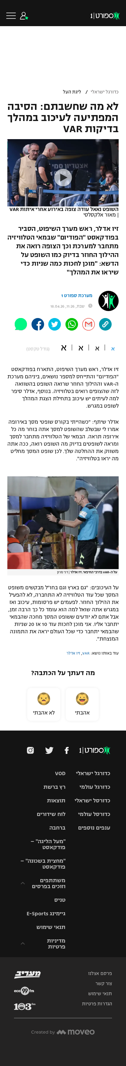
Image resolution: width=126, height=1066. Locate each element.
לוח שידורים (51, 814)
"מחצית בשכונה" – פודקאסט (42, 864)
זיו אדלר (73, 653)
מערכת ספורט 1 (76, 295)
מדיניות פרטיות (56, 944)
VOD (60, 773)
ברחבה (57, 828)
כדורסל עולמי (94, 814)
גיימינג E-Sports (46, 913)
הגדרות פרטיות (97, 1003)
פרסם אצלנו (100, 973)
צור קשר (104, 983)
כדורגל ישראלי (105, 92)
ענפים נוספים (94, 828)
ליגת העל (72, 92)
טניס (59, 900)
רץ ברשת (54, 787)
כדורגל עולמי (94, 787)
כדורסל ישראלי (92, 800)
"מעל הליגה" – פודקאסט (47, 844)
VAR (86, 653)
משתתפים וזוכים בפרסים (48, 883)
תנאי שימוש (50, 927)
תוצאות (56, 800)
